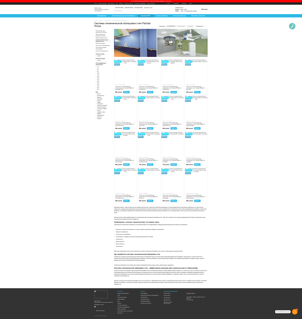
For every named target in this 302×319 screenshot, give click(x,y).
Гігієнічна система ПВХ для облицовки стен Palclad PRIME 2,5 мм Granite (172, 197)
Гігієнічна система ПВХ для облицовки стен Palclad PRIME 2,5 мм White (172, 160)
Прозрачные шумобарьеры (103, 45)
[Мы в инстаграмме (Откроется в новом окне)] (199, 3)
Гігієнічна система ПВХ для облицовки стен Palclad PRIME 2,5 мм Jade (195, 88)
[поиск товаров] (169, 10)
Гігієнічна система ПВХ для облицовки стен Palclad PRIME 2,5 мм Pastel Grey (172, 124)
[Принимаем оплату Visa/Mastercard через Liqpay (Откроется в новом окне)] (104, 307)
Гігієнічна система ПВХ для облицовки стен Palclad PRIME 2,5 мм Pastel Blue (195, 124)
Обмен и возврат (151, 3)
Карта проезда (189, 299)
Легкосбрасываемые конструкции (101, 48)
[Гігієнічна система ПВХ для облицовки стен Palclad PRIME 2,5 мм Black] (196, 143)
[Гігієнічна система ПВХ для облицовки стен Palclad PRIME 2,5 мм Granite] (172, 180)
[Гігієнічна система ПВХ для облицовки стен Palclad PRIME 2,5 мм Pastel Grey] (172, 107)
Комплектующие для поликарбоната (123, 15)
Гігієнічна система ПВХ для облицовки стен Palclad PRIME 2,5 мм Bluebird (172, 88)
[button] (300, 1)
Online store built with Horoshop (100, 315)
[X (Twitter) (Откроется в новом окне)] (197, 3)
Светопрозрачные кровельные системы (101, 31)
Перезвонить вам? (148, 7)
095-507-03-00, (129, 7)
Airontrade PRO (145, 15)
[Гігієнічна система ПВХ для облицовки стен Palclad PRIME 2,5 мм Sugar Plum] (125, 71)
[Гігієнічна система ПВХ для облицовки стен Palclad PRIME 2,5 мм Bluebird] (172, 71)
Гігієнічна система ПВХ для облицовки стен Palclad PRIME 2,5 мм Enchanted (195, 197)
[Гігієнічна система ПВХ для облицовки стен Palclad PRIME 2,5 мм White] (172, 143)
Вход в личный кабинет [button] (123, 293)
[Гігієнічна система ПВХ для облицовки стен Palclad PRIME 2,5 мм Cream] (149, 107)
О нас (95, 3)
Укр (167, 3)
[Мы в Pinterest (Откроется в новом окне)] (201, 3)
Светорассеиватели (179, 15)
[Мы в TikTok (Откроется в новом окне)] (207, 3)
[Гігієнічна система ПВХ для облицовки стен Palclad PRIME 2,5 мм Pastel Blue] (196, 107)
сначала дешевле (181, 26)
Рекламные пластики (198, 15)
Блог (117, 3)
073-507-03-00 (138, 7)
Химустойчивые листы (101, 37)
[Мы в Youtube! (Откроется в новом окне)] (195, 3)
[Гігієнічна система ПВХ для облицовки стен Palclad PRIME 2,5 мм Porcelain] (125, 143)
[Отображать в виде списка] (207, 26)
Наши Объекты (111, 3)
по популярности (171, 26)
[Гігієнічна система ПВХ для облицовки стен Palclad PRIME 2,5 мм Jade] (196, 71)
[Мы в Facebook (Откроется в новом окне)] (193, 3)
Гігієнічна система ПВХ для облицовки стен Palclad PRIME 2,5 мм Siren (148, 197)
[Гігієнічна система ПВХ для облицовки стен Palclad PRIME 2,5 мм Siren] (149, 180)
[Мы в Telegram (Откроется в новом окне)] (203, 3)
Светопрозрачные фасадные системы (101, 35)
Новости (121, 3)
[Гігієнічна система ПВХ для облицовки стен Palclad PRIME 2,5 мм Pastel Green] (125, 107)
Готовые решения (161, 15)
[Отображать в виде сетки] (205, 26)
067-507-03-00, (119, 7)
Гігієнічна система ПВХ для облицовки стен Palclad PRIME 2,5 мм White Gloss (148, 160)
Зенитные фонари (100, 43)
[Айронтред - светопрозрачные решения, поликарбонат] (101, 294)
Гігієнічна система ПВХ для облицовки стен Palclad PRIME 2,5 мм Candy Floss (124, 197)
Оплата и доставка (102, 3)
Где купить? (120, 313)
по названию (190, 26)
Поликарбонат (101, 15)
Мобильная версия (100, 310)
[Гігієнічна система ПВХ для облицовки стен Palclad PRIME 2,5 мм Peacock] (149, 71)
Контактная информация (140, 3)
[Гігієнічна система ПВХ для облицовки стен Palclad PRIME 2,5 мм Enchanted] (196, 180)
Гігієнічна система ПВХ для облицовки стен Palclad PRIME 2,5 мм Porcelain (124, 160)
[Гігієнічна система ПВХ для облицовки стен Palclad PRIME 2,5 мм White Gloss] (149, 143)
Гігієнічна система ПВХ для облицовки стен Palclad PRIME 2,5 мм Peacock (148, 88)
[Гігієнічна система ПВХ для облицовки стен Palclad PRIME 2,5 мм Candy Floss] (125, 180)
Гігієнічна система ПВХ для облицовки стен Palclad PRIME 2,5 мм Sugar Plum (124, 88)
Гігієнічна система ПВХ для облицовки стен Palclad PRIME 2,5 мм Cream (148, 124)
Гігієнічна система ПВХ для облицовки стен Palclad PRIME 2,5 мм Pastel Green (124, 124)
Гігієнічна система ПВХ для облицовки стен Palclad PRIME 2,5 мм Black (195, 160)
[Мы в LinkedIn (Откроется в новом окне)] (205, 3)
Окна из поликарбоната (102, 51)
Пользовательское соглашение (125, 311)
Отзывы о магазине (128, 3)
